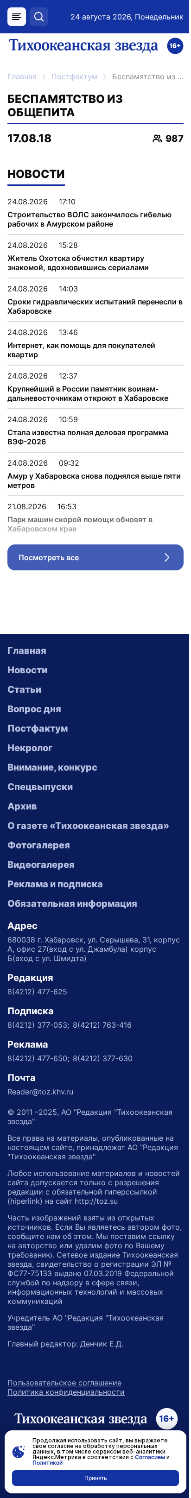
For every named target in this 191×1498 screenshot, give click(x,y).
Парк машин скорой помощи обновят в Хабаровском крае (80, 524)
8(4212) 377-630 (103, 1058)
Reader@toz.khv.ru (40, 1091)
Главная (22, 76)
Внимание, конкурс (52, 767)
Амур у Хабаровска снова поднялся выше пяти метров (94, 480)
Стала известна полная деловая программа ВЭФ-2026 (87, 437)
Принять (95, 1477)
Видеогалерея (41, 864)
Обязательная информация (72, 903)
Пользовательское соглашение (64, 1382)
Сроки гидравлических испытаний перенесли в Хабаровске (95, 306)
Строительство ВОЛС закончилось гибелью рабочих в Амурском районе (89, 219)
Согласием (150, 1457)
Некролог (29, 747)
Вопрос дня (34, 708)
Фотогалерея (38, 845)
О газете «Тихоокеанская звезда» (88, 825)
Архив (22, 806)
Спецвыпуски (40, 786)
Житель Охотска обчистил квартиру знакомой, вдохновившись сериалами (78, 262)
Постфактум (74, 76)
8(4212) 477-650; (38, 1058)
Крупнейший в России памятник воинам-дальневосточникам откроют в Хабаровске (87, 393)
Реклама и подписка (55, 884)
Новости (27, 670)
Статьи (24, 689)
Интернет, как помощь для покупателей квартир (81, 350)
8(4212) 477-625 (37, 991)
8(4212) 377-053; (38, 1025)
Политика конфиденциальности (66, 1392)
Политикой (47, 1462)
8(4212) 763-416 (102, 1025)
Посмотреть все (101, 560)
